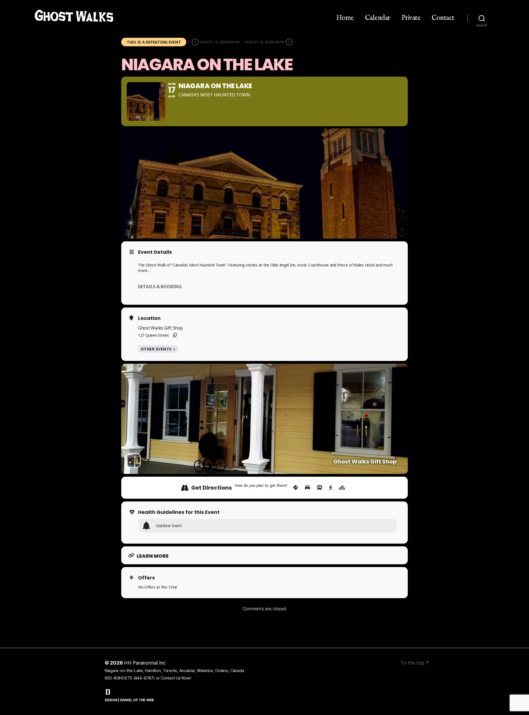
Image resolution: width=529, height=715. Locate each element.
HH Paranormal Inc (145, 663)
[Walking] (330, 487)
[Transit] (319, 487)
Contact (443, 18)
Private (411, 18)
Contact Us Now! (176, 678)
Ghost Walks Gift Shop (160, 328)
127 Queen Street (153, 335)
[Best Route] (295, 487)
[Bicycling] (342, 487)
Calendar (377, 18)
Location (149, 318)
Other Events (156, 349)
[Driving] (307, 487)
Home (345, 18)
